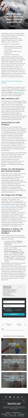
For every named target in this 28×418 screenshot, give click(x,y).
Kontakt (8, 412)
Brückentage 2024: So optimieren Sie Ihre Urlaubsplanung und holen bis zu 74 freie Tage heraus (14, 361)
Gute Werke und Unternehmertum (14, 344)
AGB (6, 415)
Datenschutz (13, 415)
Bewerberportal (16, 412)
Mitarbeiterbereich (7, 414)
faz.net (22, 161)
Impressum (21, 415)
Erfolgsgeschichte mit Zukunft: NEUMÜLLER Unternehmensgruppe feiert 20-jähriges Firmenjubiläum (14, 378)
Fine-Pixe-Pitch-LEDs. (9, 206)
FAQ (15, 414)
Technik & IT (14, 26)
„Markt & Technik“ (19, 92)
